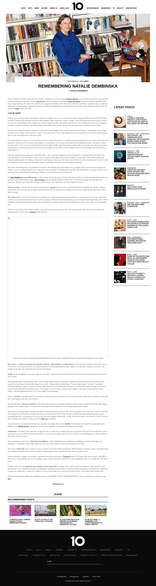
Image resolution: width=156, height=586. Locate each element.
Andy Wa (13, 177)
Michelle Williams (72, 99)
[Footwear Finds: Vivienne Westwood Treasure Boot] (120, 243)
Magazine (23, 555)
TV (114, 8)
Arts (30, 8)
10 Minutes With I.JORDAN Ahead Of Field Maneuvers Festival (19, 521)
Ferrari (52, 187)
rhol (18, 177)
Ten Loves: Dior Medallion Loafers (136, 188)
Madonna (33, 212)
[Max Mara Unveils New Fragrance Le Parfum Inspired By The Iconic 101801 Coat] (120, 225)
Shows (44, 8)
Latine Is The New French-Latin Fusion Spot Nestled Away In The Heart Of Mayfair (137, 121)
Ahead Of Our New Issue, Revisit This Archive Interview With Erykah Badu (138, 172)
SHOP (29, 550)
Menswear (105, 8)
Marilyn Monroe (40, 180)
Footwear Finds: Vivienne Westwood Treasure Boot (136, 241)
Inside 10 (53, 8)
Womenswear (93, 8)
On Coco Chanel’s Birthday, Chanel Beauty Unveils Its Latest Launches (136, 276)
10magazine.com (58, 484)
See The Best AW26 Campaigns (135, 205)
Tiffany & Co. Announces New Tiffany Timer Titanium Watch (138, 155)
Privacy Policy (89, 555)
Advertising (70, 555)
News (36, 8)
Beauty (120, 8)
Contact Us (39, 555)
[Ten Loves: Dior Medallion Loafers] (120, 191)
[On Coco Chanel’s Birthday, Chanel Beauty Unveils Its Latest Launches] (120, 277)
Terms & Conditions (111, 555)
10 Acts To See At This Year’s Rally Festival (44, 520)
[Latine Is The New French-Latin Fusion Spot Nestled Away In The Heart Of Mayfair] (120, 122)
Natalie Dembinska (79, 91)
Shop (23, 8)
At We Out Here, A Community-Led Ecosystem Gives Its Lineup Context (93, 522)
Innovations (131, 8)
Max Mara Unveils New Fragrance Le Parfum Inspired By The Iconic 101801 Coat (138, 224)
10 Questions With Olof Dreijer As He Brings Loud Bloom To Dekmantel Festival (69, 522)
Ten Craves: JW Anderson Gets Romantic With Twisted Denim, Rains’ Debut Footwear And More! (138, 139)
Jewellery (64, 8)
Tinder (17, 108)
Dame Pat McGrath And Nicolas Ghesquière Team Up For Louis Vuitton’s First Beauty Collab (138, 260)
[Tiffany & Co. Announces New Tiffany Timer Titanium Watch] (120, 156)
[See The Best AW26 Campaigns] (120, 208)
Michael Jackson (23, 426)
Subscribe (132, 555)
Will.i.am (44, 419)
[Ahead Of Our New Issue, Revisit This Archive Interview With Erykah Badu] (120, 174)
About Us (54, 555)
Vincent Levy (40, 101)
